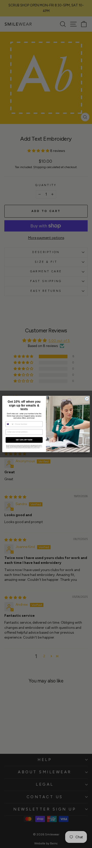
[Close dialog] (87, 399)
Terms (38, 447)
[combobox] (10, 424)
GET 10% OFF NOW (24, 440)
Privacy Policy (33, 447)
